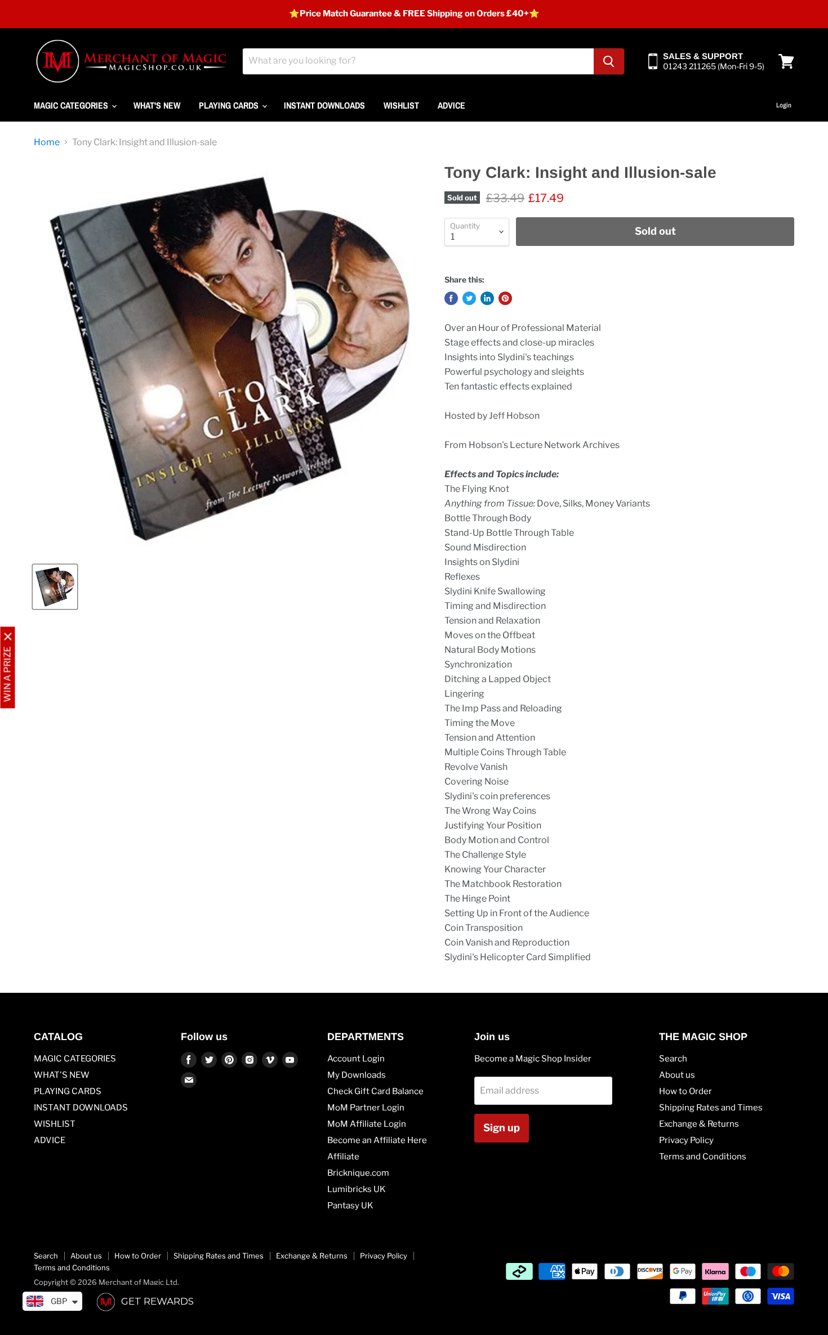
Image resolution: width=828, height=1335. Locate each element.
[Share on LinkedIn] (487, 298)
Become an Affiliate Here (377, 1140)
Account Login (356, 1059)
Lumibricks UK (356, 1189)
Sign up (501, 1128)
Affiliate (343, 1157)
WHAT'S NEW (156, 105)
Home (47, 142)
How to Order (685, 1091)
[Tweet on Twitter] (469, 298)
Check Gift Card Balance (375, 1091)
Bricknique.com (358, 1173)
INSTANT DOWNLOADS (324, 105)
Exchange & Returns (699, 1124)
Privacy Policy (686, 1140)
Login (783, 105)
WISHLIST (401, 105)
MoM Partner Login (365, 1108)
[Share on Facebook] (451, 298)
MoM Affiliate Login (366, 1124)
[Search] (609, 61)
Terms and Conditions (702, 1157)
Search (673, 1059)
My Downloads (356, 1075)
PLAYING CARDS (230, 105)
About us (677, 1075)
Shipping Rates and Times (711, 1108)
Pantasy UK (350, 1205)
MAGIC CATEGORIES (72, 105)
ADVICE (451, 105)
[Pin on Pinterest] (505, 298)
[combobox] (418, 61)
